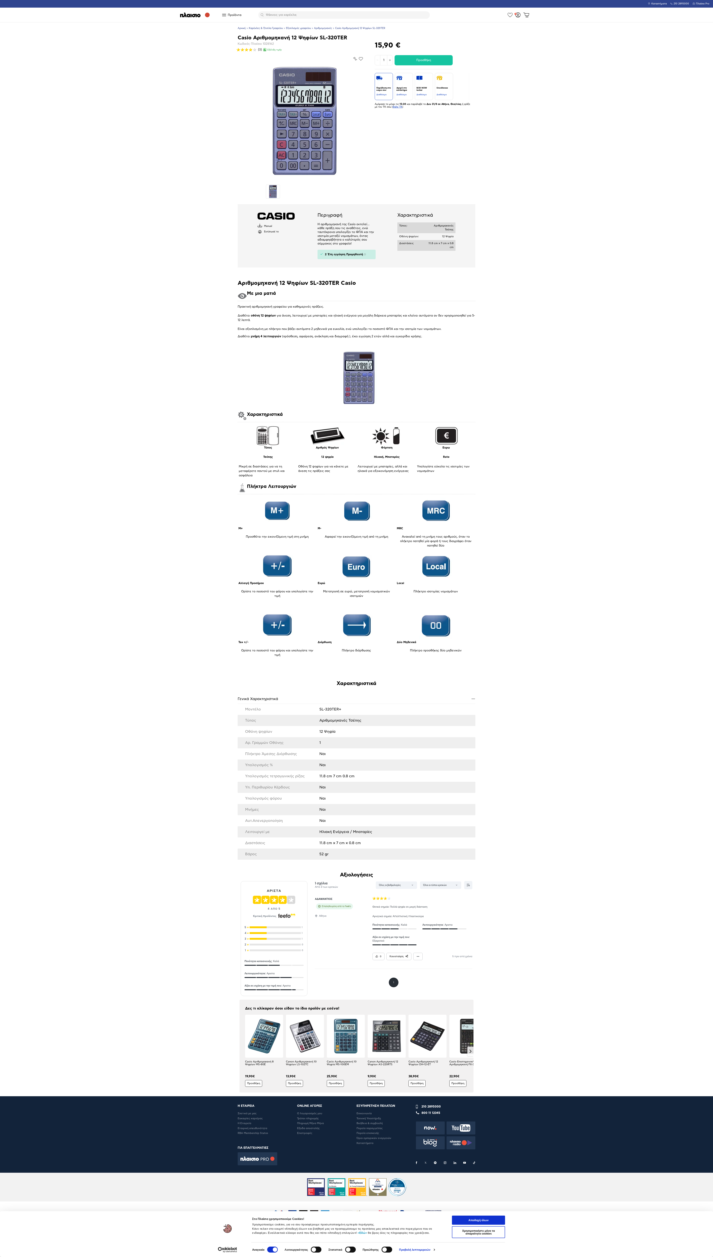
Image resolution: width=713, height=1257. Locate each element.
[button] (243, 1051)
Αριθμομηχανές (323, 28)
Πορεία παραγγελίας (369, 1128)
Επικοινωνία (364, 1113)
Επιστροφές (304, 1133)
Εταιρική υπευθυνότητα (252, 1128)
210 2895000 (431, 1106)
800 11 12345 (430, 1112)
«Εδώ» (362, 1232)
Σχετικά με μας (247, 1113)
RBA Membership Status (253, 1133)
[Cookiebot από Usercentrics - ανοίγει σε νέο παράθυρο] (227, 1250)
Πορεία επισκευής (367, 1133)
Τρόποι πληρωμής (308, 1118)
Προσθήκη (423, 60)
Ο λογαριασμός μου (309, 1113)
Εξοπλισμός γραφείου (298, 28)
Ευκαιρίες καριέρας (250, 1118)
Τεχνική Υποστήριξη (368, 1118)
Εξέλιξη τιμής (274, 50)
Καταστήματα (659, 4)
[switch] (316, 1250)
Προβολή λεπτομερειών (414, 1249)
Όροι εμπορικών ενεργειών (373, 1138)
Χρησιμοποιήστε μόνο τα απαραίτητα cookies (478, 1232)
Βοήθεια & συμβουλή (369, 1123)
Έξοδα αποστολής (308, 1128)
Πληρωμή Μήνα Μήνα (310, 1123)
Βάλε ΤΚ (397, 107)
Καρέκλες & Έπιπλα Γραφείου (266, 28)
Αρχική (242, 28)
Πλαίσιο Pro (702, 4)
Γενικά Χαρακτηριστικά (356, 699)
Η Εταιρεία (244, 1123)
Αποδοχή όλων (478, 1220)
